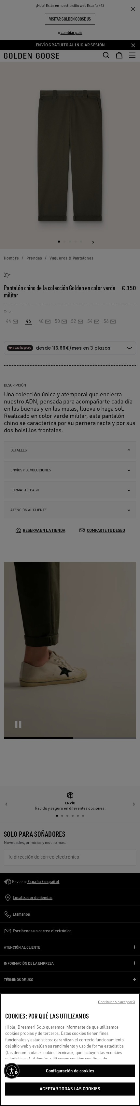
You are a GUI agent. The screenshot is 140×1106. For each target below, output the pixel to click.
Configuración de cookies (70, 1070)
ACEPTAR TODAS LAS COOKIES (70, 1088)
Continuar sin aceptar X (116, 1002)
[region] (70, 1049)
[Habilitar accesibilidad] (12, 1071)
